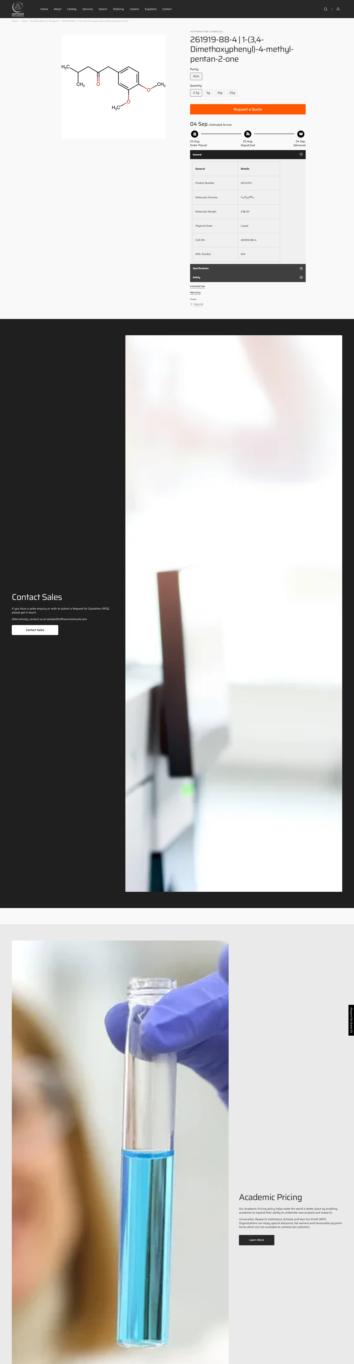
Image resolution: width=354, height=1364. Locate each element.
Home (15, 21)
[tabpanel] (248, 211)
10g (221, 93)
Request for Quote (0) (351, 1020)
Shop (24, 21)
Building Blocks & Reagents (45, 21)
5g (209, 93)
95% (197, 77)
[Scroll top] (350, 1360)
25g (234, 93)
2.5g (197, 93)
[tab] (248, 154)
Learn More (256, 1240)
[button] (326, 9)
